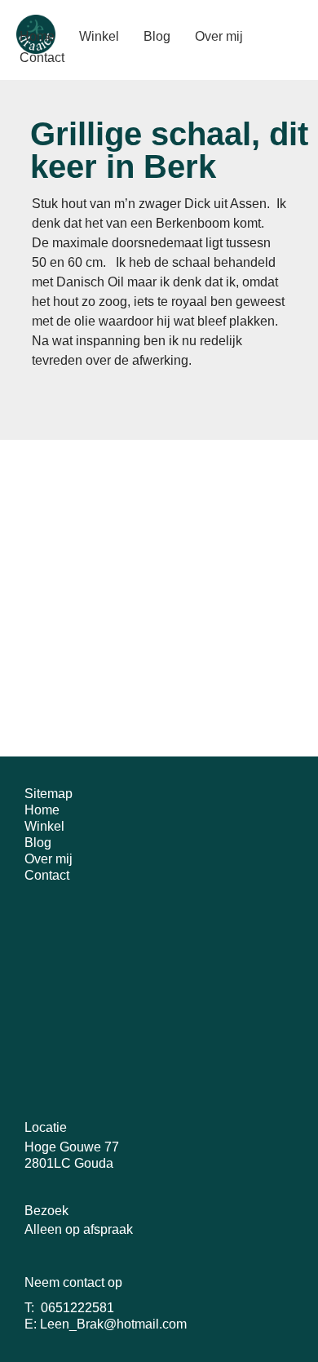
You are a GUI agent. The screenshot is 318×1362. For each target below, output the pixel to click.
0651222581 (77, 1308)
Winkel (44, 826)
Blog (37, 843)
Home (42, 810)
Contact (46, 875)
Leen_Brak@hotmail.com (113, 1324)
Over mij (48, 859)
